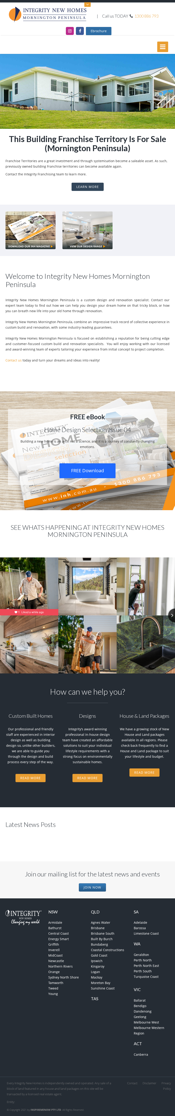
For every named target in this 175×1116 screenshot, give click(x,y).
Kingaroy (97, 966)
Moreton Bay (100, 983)
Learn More (87, 187)
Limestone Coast (146, 933)
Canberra (141, 1054)
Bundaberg (99, 944)
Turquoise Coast (146, 976)
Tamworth (55, 983)
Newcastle (56, 961)
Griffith (53, 944)
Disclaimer (149, 1083)
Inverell (54, 950)
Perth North (143, 960)
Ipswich (97, 961)
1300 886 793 (146, 15)
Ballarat (140, 1000)
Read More (30, 778)
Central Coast (58, 933)
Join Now (92, 887)
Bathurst (55, 928)
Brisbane (98, 928)
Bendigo (140, 1006)
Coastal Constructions (107, 950)
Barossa (140, 928)
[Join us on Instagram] (70, 31)
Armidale (55, 922)
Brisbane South (102, 933)
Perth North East (146, 965)
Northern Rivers (60, 966)
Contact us (13, 360)
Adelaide (140, 922)
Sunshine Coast (103, 988)
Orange (54, 972)
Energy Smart (58, 939)
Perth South (143, 971)
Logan (95, 972)
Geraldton (141, 954)
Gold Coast (99, 955)
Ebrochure (99, 31)
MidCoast (55, 955)
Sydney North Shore (63, 977)
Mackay (96, 977)
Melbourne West (146, 1022)
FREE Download (87, 470)
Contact (132, 1083)
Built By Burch (102, 939)
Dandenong (143, 1011)
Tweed (53, 988)
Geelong (140, 1017)
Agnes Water (100, 922)
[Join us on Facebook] (80, 31)
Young (53, 994)
